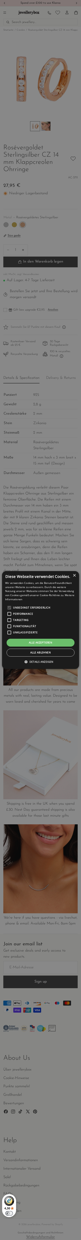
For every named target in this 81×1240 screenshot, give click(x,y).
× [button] (74, 575)
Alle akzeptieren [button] (40, 642)
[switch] (9, 1213)
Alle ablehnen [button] (40, 652)
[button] (40, 662)
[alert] (40, 620)
